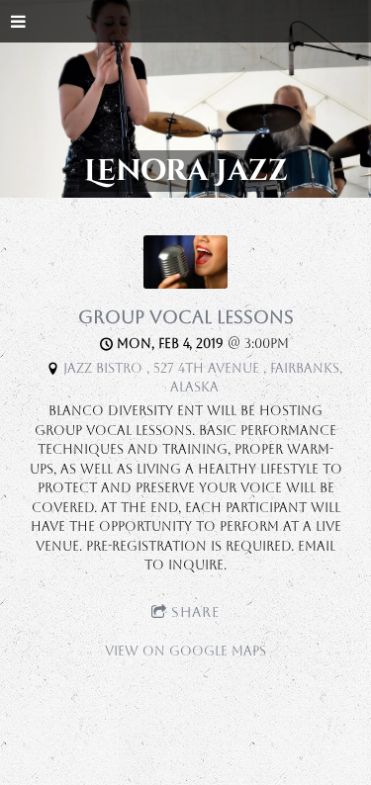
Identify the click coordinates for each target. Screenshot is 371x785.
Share (195, 612)
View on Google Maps (185, 651)
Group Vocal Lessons (186, 316)
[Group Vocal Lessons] (185, 284)
